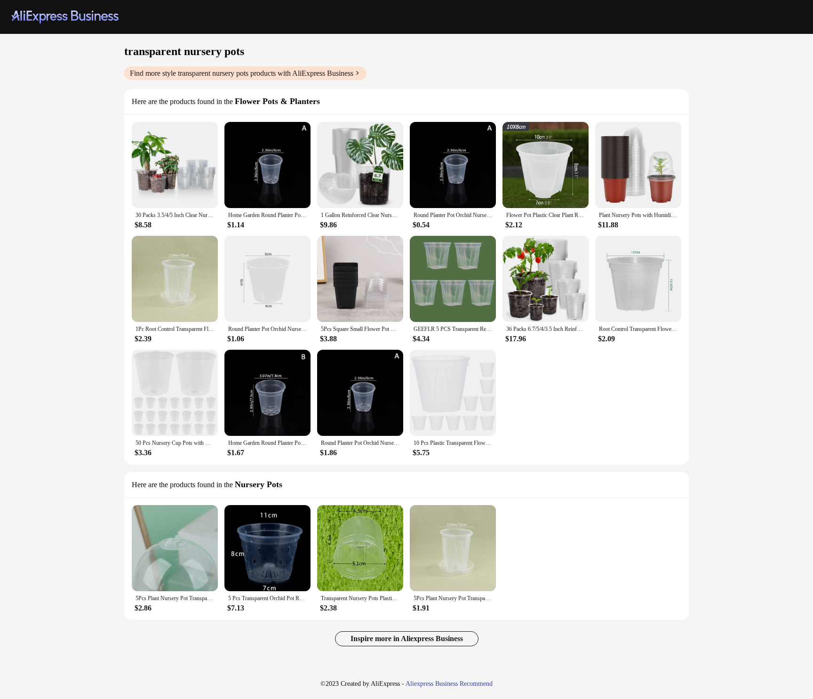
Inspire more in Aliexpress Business (407, 639)
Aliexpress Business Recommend (449, 683)
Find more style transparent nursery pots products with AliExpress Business (241, 73)
